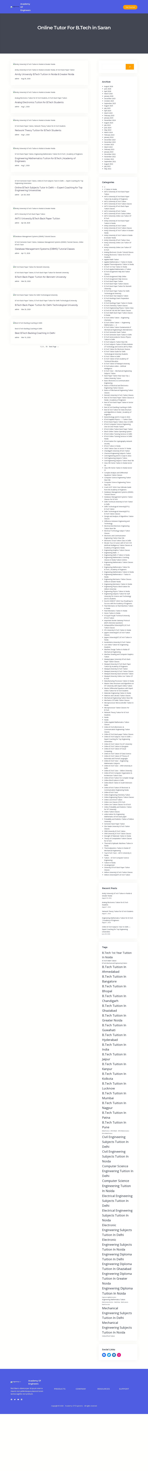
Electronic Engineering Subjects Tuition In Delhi (117, 1230)
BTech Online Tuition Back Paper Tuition (118, 429)
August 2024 (108, 123)
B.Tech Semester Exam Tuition (26, 181)
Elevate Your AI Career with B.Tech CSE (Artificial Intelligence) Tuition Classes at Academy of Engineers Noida (118, 545)
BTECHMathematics (123, 1131)
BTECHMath (114, 1131)
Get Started (130, 7)
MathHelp (117, 1302)
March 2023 (108, 147)
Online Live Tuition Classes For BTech (117, 804)
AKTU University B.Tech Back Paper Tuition (30, 214)
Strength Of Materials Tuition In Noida (117, 836)
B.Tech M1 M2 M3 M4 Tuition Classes (117, 310)
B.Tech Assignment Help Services (116, 279)
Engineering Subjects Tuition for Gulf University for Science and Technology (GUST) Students (117, 596)
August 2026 (108, 86)
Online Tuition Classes (112, 812)
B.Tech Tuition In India (114, 1047)
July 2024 (107, 125)
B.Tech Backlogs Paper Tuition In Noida (118, 303)
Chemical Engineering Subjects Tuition (117, 453)
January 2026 (108, 96)
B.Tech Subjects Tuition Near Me (115, 342)
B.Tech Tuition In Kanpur (114, 1066)
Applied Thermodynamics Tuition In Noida (119, 264)
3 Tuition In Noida (110, 189)
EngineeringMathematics (109, 1297)
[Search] (130, 67)
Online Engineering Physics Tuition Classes (119, 797)
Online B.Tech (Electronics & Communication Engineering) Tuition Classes (117, 729)
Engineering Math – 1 (111, 553)
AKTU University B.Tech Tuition (115, 201)
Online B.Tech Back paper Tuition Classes (118, 734)
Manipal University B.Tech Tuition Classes (118, 671)
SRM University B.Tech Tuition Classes (117, 834)
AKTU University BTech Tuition (115, 211)
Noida (106, 717)
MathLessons (124, 1302)
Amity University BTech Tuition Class (117, 240)
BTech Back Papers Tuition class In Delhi (118, 422)
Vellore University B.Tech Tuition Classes (118, 872)
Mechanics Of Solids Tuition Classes (116, 700)
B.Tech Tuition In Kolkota (114, 1076)
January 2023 (108, 152)
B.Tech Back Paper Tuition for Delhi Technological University (55, 301)
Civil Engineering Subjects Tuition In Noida (115, 1156)
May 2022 (107, 169)
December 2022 (109, 154)
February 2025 (109, 115)
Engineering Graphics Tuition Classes (117, 550)
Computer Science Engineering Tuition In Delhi (117, 1171)
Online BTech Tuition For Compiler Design (119, 778)
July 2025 (107, 108)
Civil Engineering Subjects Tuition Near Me (119, 461)
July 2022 (107, 166)
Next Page (54, 347)
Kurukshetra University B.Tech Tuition (117, 642)
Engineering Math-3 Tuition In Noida (117, 555)
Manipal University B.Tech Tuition (116, 669)
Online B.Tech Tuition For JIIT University (118, 744)
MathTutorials (106, 1304)
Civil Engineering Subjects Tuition (115, 458)
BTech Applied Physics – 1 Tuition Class (118, 419)
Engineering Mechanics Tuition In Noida (118, 584)
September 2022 (110, 161)
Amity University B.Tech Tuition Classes (118, 228)
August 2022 (108, 164)
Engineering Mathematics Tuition (113, 1299)
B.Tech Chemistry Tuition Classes (116, 306)
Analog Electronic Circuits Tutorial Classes (118, 252)
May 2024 (107, 130)
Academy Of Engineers (74, 1406)
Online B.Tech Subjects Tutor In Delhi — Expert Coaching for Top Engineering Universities (48, 189)
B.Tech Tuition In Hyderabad (114, 1037)
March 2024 (108, 132)
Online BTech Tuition (108, 1336)
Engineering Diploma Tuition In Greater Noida (117, 1278)
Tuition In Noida (109, 863)
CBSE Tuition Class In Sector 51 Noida (117, 448)
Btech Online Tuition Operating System (118, 431)
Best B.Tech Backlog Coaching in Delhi (28, 329)
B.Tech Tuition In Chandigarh (114, 998)
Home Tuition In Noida (112, 613)
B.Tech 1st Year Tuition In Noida (115, 267)
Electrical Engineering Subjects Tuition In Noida (117, 1215)
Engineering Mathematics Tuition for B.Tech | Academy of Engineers (58, 154)
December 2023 (109, 140)
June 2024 (107, 128)
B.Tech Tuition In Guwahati (114, 1027)
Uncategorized (109, 865)
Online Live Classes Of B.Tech (114, 802)
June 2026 (107, 89)
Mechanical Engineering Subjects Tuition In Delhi (117, 1313)
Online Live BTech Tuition (113, 800)
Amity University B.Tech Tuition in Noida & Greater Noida (35, 70)
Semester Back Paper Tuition (114, 824)
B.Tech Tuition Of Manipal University (117, 364)
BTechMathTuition (107, 1133)
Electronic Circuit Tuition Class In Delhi (117, 540)
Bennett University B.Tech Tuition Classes (118, 395)
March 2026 (108, 94)
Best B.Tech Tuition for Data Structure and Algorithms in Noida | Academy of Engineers (117, 412)
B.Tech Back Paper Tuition (65, 70)
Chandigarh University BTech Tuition (117, 451)
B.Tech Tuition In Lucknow (114, 1085)
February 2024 (109, 135)
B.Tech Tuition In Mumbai (114, 1095)
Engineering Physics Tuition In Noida (117, 591)
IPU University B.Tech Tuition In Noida (117, 630)
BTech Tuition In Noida (112, 446)
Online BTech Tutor (111, 792)
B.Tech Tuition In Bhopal (114, 988)
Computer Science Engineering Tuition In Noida (116, 1186)
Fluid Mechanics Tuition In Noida (115, 611)
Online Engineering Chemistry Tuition (117, 795)
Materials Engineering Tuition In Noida (117, 693)
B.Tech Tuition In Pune (114, 1124)
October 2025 (109, 101)
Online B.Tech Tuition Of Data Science (117, 754)
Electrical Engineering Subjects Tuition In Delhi (117, 1201)
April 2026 (107, 91)
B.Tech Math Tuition (109, 961)
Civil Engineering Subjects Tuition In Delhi (115, 1142)
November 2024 (110, 120)
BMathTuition (106, 1131)
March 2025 (108, 113)
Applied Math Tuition (111, 259)
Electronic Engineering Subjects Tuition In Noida (117, 1244)
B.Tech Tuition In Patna (114, 1115)
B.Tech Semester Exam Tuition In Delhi (118, 335)
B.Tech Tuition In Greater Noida (114, 1017)
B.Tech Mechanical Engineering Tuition (114, 963)
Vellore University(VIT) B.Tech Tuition (117, 875)
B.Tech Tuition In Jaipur (114, 1056)
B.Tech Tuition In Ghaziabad (114, 1008)
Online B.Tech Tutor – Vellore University (118, 771)
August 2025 (108, 106)
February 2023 (109, 149)
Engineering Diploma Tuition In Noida (117, 1291)
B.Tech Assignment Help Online (115, 276)
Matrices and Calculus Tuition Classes (117, 696)
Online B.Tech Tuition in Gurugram (116, 746)
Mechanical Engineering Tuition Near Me (118, 698)
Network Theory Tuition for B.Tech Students (50, 126)
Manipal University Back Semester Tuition (118, 674)
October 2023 (109, 144)
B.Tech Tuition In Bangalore (114, 978)
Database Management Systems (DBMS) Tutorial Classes (57, 242)
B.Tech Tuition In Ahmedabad (114, 969)
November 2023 (110, 142)
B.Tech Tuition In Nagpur (114, 1105)
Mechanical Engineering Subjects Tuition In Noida (117, 1327)
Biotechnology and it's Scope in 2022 (117, 417)
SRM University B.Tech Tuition (114, 831)
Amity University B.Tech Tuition (115, 226)
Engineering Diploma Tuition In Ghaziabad (117, 1266)
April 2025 (107, 111)
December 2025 (109, 98)
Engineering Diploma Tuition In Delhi (117, 1256)
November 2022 (110, 157)
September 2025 (110, 103)
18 (46, 347)
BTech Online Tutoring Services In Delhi (118, 434)
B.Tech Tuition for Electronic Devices (117, 349)
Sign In (17, 1467)
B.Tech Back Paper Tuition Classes (116, 284)
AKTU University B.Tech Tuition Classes (118, 204)
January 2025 (108, 118)
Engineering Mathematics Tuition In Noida (119, 572)
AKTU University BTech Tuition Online (117, 213)
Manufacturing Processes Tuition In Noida (119, 681)
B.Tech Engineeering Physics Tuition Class (119, 308)
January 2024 (108, 137)
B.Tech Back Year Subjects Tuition (116, 296)
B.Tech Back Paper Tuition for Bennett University (51, 273)
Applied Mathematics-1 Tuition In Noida (118, 262)
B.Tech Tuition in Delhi (112, 356)
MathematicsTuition (107, 1302)
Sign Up (12, 1467)
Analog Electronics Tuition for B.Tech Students (31, 98)
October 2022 (109, 159)
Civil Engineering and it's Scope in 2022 (117, 456)
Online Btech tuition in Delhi (114, 780)
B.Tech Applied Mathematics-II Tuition (117, 269)
